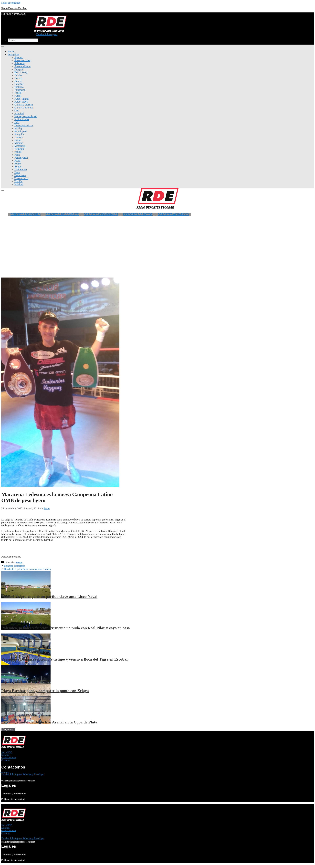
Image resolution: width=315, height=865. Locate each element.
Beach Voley (21, 72)
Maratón (18, 143)
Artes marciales (22, 60)
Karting (18, 128)
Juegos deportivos (23, 125)
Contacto (5, 760)
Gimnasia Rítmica (23, 107)
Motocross (19, 145)
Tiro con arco (21, 178)
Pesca (17, 160)
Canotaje (19, 84)
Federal (18, 92)
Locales (18, 137)
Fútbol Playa (21, 101)
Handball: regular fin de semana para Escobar (27, 569)
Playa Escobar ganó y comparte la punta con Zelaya (45, 691)
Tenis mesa (20, 175)
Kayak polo (20, 131)
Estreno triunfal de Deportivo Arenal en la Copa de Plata (49, 722)
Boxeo (17, 81)
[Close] (2, 190)
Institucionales (21, 119)
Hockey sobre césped (25, 116)
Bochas (18, 78)
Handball (19, 113)
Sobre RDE (6, 752)
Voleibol (18, 184)
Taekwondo (20, 169)
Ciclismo (19, 87)
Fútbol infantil (21, 98)
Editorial (5, 755)
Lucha (17, 140)
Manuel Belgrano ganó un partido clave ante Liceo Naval (49, 596)
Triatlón (18, 181)
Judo (16, 122)
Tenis (17, 172)
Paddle (17, 151)
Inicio (11, 51)
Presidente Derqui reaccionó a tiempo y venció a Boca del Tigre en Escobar (64, 659)
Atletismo (19, 63)
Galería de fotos (8, 757)
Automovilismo (22, 66)
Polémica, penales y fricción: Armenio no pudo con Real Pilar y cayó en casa (65, 628)
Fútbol (17, 95)
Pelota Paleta (21, 157)
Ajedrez (18, 57)
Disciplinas (13, 54)
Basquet (18, 69)
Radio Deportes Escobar (14, 8)
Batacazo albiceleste (14, 565)
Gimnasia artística (23, 104)
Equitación (20, 89)
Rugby (17, 166)
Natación (19, 148)
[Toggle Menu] (2, 46)
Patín (17, 154)
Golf (16, 110)
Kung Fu (19, 134)
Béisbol (18, 75)
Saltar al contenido (11, 2)
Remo (17, 163)
